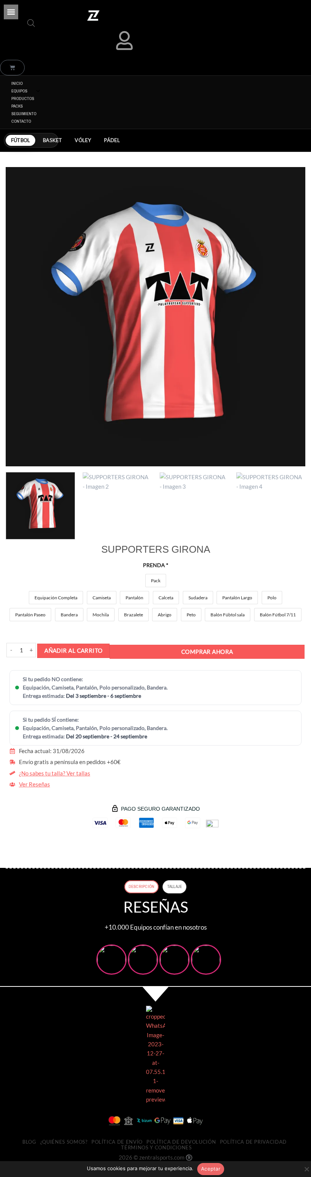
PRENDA (155, 565)
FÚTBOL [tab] (20, 140)
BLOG (29, 1142)
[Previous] (21, 317)
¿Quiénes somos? (64, 1142)
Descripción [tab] (142, 886)
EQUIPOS (19, 91)
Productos (22, 98)
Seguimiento (23, 113)
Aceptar (210, 1169)
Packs (17, 106)
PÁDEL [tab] (112, 140)
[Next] (290, 317)
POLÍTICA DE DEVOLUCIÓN (181, 1142)
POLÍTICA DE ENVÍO (117, 1142)
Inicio (17, 83)
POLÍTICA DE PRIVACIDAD (253, 1142)
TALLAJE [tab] (174, 886)
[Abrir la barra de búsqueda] (31, 23)
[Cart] (12, 67)
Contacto (21, 121)
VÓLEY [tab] (83, 140)
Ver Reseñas (34, 784)
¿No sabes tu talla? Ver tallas (54, 773)
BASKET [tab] (52, 140)
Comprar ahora (207, 651)
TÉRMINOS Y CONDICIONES (156, 1147)
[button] (11, 12)
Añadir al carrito (73, 650)
